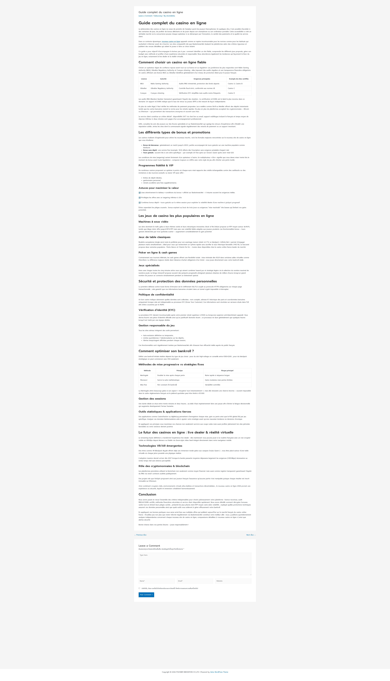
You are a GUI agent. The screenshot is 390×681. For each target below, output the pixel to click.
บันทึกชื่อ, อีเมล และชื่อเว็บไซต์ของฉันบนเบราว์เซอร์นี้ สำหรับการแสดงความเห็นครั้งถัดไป (170, 588)
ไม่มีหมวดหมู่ (158, 16)
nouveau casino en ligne (171, 41)
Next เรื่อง (251, 535)
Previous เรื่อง (140, 535)
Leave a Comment (145, 16)
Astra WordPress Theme (219, 672)
